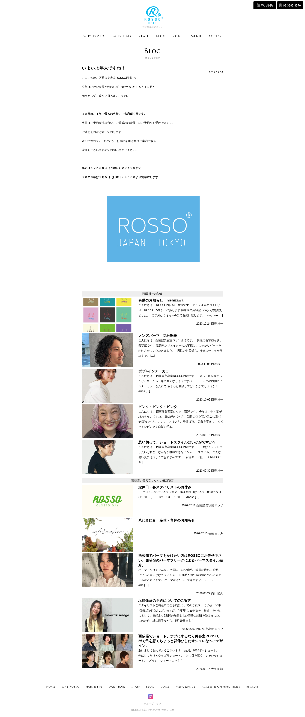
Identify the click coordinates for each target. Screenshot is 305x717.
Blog (161, 36)
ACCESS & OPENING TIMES (221, 686)
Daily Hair (122, 36)
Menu (196, 36)
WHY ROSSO (71, 686)
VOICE (165, 686)
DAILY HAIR (117, 686)
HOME (50, 686)
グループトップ (152, 703)
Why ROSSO (94, 36)
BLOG (150, 686)
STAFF (135, 686)
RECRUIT (253, 686)
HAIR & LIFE (94, 686)
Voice (178, 36)
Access (215, 36)
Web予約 (267, 5)
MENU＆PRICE (185, 686)
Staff (144, 36)
